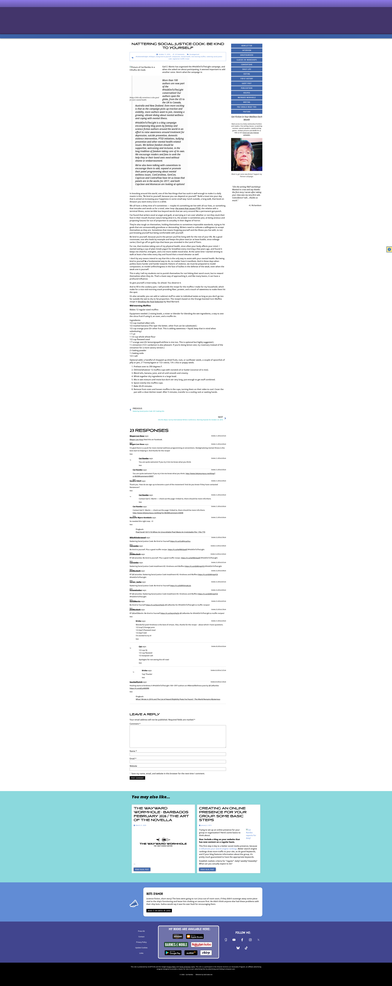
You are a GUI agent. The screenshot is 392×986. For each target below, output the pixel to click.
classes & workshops (247, 60)
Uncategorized (194, 54)
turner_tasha (135, 582)
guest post (247, 84)
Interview (246, 51)
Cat (140, 646)
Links (141, 953)
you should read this (246, 107)
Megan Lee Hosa (137, 436)
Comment (135, 723)
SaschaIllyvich (136, 682)
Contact (141, 937)
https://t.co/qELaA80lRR (139, 688)
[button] (389, 249)
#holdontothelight (142, 57)
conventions (246, 65)
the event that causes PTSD (187, 208)
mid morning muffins (198, 57)
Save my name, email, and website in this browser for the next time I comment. (168, 773)
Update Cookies (141, 948)
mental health (185, 57)
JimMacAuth (135, 554)
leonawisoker (136, 590)
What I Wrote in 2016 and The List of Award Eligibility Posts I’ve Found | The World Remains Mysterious (178, 699)
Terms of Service (185, 967)
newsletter (246, 46)
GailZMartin (135, 601)
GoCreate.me (208, 974)
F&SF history (246, 79)
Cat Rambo (144, 458)
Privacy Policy (141, 942)
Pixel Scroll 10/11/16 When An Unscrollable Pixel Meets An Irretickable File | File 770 (170, 532)
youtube (246, 112)
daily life (246, 69)
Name (133, 751)
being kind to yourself (163, 57)
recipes (246, 93)
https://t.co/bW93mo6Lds (180, 585)
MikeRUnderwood (138, 537)
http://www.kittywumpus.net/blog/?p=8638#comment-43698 (158, 513)
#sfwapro (152, 57)
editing (246, 74)
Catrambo (134, 546)
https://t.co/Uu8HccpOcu (180, 541)
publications (247, 88)
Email (133, 758)
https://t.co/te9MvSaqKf (177, 549)
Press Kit (141, 931)
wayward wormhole (247, 98)
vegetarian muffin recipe (181, 59)
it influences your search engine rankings (218, 848)
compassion (176, 57)
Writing (246, 102)
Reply (131, 443)
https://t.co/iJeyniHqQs (155, 605)
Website (133, 766)
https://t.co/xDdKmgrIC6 (195, 566)
